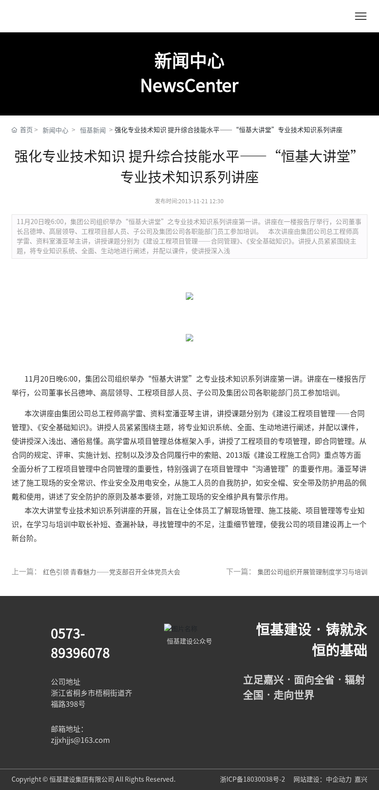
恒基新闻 (93, 130)
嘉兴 (361, 779)
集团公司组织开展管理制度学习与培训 (312, 572)
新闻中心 (55, 130)
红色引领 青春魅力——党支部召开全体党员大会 (111, 572)
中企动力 (339, 779)
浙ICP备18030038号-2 (253, 779)
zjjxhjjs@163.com (80, 740)
